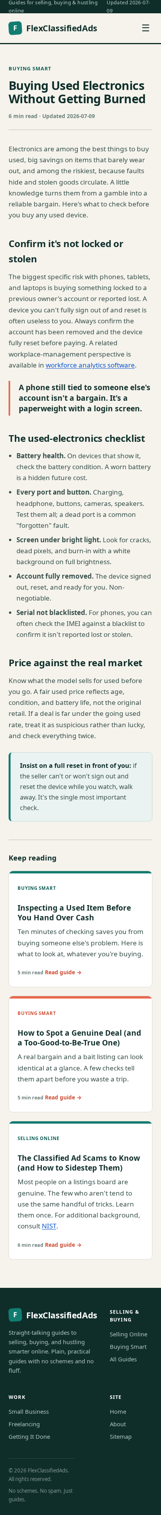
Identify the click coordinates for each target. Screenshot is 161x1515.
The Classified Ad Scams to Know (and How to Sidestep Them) (79, 1163)
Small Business (29, 1411)
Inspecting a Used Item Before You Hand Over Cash (74, 912)
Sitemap (121, 1436)
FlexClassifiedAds (55, 28)
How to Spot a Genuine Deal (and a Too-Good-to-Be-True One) (79, 1037)
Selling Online (128, 1334)
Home (118, 1411)
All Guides (123, 1359)
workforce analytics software (90, 364)
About (118, 1424)
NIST (49, 1225)
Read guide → (63, 972)
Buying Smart (30, 68)
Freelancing (24, 1424)
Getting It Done (29, 1436)
